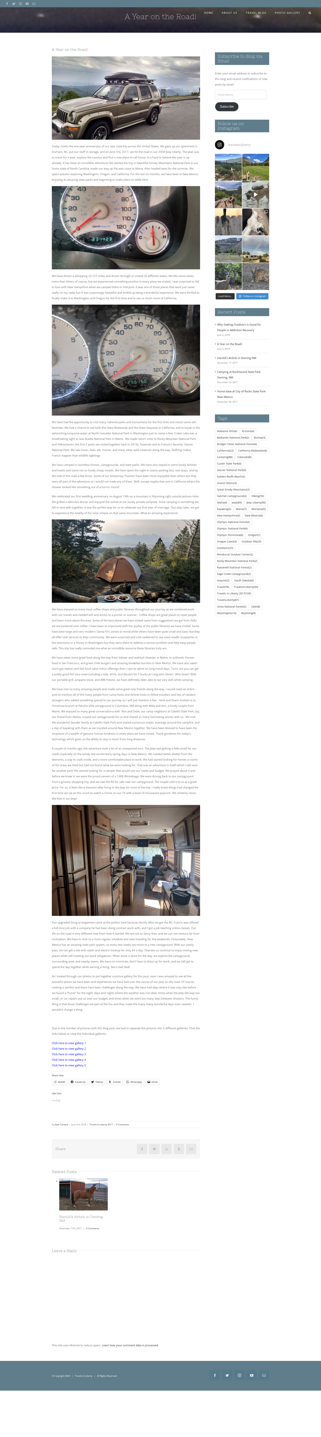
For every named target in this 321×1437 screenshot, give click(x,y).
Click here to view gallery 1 (69, 1043)
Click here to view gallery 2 (69, 1048)
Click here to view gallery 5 (69, 1065)
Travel (223, 587)
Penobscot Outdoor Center (235, 554)
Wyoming (248, 613)
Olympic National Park (232, 528)
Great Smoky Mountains (233, 489)
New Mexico (254, 515)
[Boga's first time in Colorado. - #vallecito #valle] (228, 194)
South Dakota (244, 580)
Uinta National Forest (231, 606)
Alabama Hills (227, 431)
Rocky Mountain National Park (237, 561)
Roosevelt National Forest (234, 567)
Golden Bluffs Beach (231, 476)
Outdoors (225, 548)
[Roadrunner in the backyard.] (228, 222)
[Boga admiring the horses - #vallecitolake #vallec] (255, 167)
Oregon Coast (227, 541)
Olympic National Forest (233, 522)
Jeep (237, 502)
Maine (241, 509)
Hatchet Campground (232, 496)
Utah (255, 606)
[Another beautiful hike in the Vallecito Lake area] (228, 167)
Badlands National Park (233, 437)
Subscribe (227, 106)
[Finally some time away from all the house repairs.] (228, 249)
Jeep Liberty (256, 502)
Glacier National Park (231, 470)
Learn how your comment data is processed (130, 1345)
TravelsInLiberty (246, 587)
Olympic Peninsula (230, 535)
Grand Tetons (227, 483)
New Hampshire (228, 515)
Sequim (223, 580)
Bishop (259, 437)
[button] (309, 12)
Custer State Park (229, 463)
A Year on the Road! (229, 344)
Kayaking (224, 509)
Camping (225, 457)
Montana (259, 509)
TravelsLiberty (228, 600)
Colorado (244, 457)
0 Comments (122, 1124)
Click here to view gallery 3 (69, 1054)
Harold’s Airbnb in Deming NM (83, 1194)
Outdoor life (251, 541)
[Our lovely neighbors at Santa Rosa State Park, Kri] (255, 249)
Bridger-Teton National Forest (237, 444)
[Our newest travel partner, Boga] (255, 222)
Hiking (258, 496)
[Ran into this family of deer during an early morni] (228, 276)
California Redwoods (252, 450)
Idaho (222, 502)
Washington (226, 613)
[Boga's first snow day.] (255, 194)
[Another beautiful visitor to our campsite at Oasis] (255, 276)
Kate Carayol (61, 1124)
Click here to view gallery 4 (69, 1060)
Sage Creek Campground (234, 574)
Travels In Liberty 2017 (101, 1124)
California (225, 450)
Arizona (248, 431)
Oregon (254, 535)
